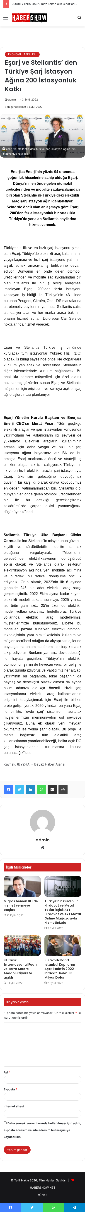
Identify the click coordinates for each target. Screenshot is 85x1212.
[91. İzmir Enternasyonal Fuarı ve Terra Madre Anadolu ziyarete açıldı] (22, 945)
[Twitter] (19, 789)
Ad (7, 1072)
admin (12, 99)
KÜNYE (42, 1195)
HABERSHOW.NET (42, 1187)
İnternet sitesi (14, 1106)
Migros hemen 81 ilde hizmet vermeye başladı (21, 905)
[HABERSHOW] (29, 17)
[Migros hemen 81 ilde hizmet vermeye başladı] (22, 886)
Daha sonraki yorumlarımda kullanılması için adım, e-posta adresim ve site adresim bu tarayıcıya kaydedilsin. (42, 1130)
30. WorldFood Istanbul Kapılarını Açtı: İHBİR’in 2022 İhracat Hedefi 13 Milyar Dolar (59, 969)
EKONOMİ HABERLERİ (22, 54)
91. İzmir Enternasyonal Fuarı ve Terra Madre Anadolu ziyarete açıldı (20, 969)
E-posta (10, 1089)
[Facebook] (8, 789)
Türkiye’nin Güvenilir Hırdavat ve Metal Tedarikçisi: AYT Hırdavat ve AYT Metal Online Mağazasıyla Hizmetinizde (62, 912)
